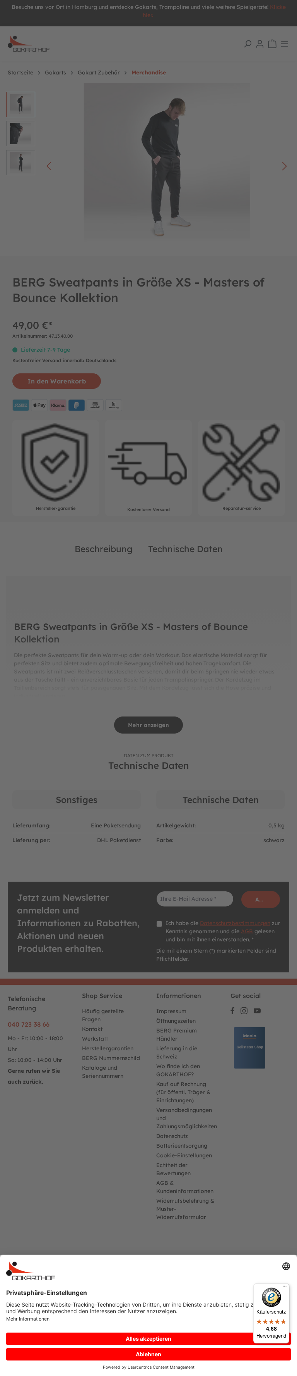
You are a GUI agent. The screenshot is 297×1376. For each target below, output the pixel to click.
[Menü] (284, 1288)
